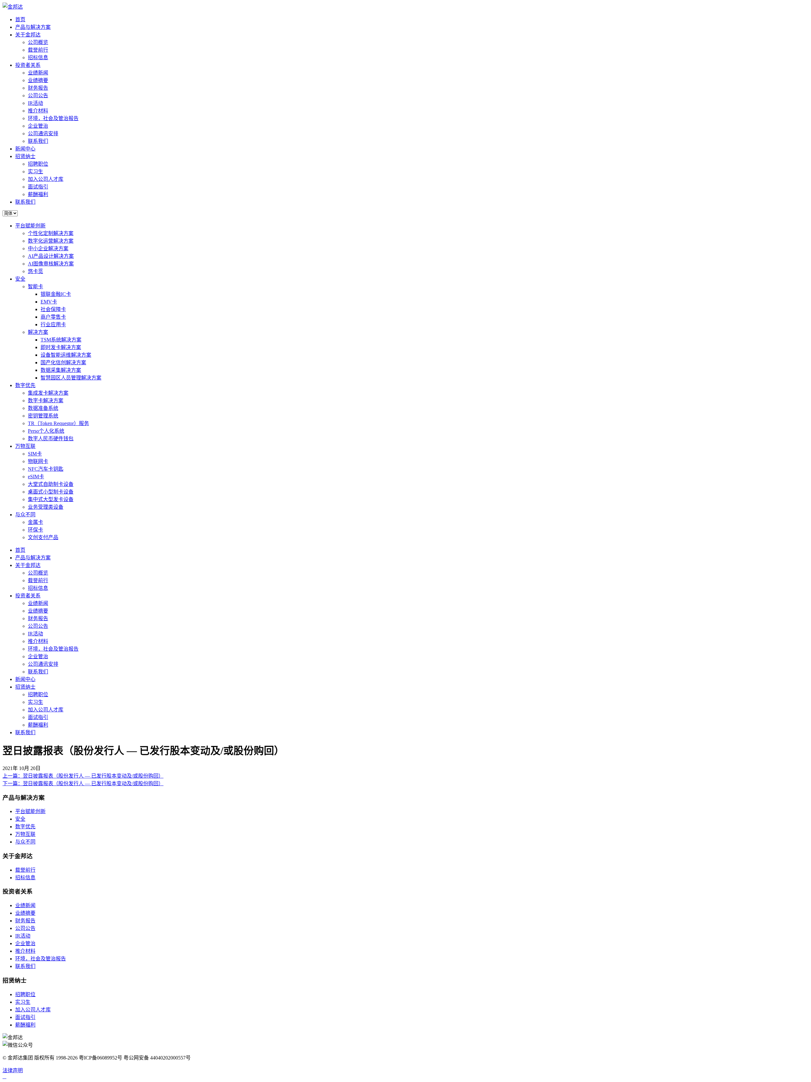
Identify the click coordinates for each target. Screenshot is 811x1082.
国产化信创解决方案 (63, 362)
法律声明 (13, 1070)
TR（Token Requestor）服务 (58, 423)
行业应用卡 (53, 324)
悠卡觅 (35, 271)
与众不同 (25, 514)
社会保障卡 (53, 309)
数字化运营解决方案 (50, 241)
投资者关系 (28, 65)
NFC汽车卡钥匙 (45, 469)
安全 (20, 279)
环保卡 (35, 529)
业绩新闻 (38, 72)
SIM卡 (35, 453)
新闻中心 (25, 148)
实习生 (35, 171)
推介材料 (38, 110)
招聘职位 (38, 164)
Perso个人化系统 (46, 431)
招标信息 (38, 57)
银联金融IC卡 (56, 294)
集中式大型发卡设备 (50, 499)
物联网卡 (38, 461)
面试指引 (38, 186)
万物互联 (25, 446)
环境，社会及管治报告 (53, 118)
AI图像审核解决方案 (51, 263)
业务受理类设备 (45, 507)
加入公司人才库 (45, 179)
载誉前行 (38, 50)
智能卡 (35, 286)
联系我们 (38, 141)
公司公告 (38, 95)
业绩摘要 (38, 80)
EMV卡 (49, 301)
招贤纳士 (25, 156)
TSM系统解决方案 (61, 339)
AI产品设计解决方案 (51, 256)
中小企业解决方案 (48, 248)
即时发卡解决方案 (61, 347)
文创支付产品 (43, 537)
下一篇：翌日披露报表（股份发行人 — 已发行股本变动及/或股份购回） (83, 783)
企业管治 (38, 126)
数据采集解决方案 (61, 370)
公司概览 (38, 42)
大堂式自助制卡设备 (50, 484)
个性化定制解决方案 (50, 233)
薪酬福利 (38, 194)
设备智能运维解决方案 (66, 355)
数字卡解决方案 (45, 400)
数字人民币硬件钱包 (50, 438)
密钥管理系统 (43, 415)
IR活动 (35, 103)
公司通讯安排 (43, 133)
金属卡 (35, 522)
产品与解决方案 (33, 27)
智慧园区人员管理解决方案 (71, 377)
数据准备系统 (43, 408)
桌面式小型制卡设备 (50, 491)
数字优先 (25, 385)
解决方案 (38, 332)
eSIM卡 (36, 476)
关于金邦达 (28, 34)
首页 (20, 19)
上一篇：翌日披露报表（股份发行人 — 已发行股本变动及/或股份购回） (83, 776)
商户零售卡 (53, 317)
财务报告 (38, 88)
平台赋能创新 (30, 225)
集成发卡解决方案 (48, 393)
